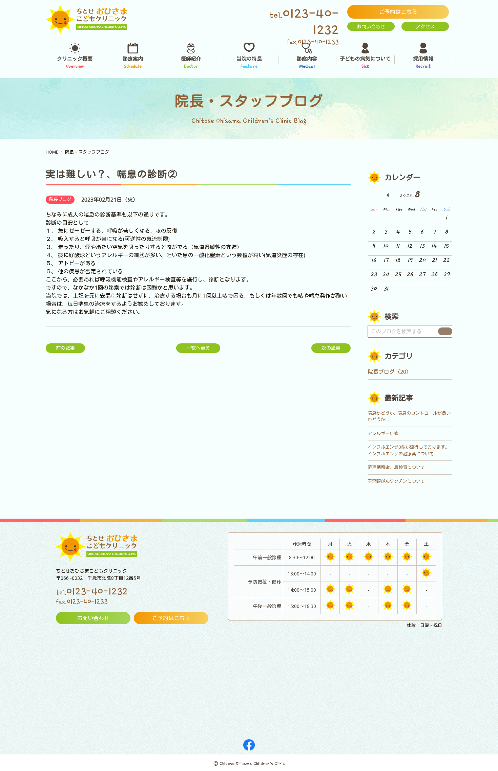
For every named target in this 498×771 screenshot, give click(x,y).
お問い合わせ (371, 26)
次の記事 (330, 348)
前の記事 (65, 348)
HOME (52, 152)
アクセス (425, 26)
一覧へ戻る (198, 348)
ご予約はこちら (398, 12)
